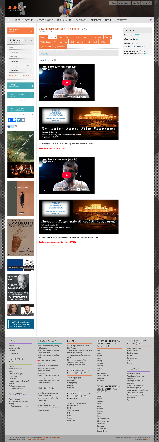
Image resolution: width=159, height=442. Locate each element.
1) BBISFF (43, 37)
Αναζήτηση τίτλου (15, 399)
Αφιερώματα (42, 400)
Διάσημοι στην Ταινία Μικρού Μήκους (19, 382)
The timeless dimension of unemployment (76, 404)
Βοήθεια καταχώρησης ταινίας (19, 406)
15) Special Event (60, 46)
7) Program (98, 37)
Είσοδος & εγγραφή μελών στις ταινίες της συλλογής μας (48, 377)
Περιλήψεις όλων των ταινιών (48, 366)
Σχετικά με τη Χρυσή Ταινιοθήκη (48, 398)
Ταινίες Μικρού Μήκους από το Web (48, 356)
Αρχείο (129, 360)
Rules (69, 413)
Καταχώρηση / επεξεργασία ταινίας (18, 403)
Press (99, 371)
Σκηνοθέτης (13, 57)
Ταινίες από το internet (133, 46)
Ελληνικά (50, 60)
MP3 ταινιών (42, 373)
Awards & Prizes (73, 410)
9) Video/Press (45, 42)
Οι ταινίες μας (129, 43)
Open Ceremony (103, 373)
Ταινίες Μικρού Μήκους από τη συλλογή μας (48, 347)
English (41, 60)
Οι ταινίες (70, 388)
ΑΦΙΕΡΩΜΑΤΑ (81, 20)
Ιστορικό (70, 385)
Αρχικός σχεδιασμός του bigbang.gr (135, 382)
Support (70, 418)
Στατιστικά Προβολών (134, 373)
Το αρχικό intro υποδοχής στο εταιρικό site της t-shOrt (137, 391)
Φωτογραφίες (132, 358)
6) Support (88, 37)
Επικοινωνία (146, 3)
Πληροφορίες (72, 383)
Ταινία (11, 48)
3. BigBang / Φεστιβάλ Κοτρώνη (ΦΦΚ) (78, 356)
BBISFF (99, 351)
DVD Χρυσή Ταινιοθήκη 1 (46, 405)
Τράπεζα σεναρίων (15, 369)
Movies (69, 408)
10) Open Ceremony (60, 42)
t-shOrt (134, 437)
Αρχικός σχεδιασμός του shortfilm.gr (135, 377)
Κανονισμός (71, 380)
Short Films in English (151, 20)
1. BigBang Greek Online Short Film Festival (78, 347)
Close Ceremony (103, 376)
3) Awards (61, 37)
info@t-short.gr (55, 437)
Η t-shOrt (136, 3)
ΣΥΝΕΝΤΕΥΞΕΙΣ (95, 20)
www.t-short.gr (44, 437)
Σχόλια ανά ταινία (44, 371)
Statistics (100, 381)
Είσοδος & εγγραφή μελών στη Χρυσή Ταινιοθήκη (48, 382)
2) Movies (52, 37)
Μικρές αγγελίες (124, 3)
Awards (100, 356)
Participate (71, 420)
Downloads (101, 378)
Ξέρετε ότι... (13, 379)
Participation (101, 428)
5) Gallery (78, 37)
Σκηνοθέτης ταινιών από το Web (19, 66)
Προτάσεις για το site (16, 388)
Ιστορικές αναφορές (15, 374)
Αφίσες (129, 400)
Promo (99, 368)
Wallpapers (131, 397)
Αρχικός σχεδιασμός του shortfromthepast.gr (135, 387)
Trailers (11, 371)
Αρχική (8, 20)
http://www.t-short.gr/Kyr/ (36, 439)
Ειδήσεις (113, 3)
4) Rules (70, 37)
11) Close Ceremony (77, 42)
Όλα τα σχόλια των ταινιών (47, 368)
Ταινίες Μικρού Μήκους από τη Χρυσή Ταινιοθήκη (48, 352)
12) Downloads (92, 42)
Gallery (69, 415)
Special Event (102, 431)
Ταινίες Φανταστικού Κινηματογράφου (134, 349)
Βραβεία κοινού (132, 353)
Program (100, 366)
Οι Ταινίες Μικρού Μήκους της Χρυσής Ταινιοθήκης (48, 394)
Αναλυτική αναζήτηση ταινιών (19, 75)
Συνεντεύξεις (42, 403)
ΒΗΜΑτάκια (13, 376)
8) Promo (108, 37)
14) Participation (46, 46)
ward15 (147, 439)
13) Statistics (104, 42)
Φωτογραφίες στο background (137, 395)
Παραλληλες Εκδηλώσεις (76, 365)
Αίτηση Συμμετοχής (74, 378)
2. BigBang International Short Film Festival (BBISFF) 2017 (79, 352)
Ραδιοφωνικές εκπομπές (17, 386)
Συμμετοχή (130, 363)
